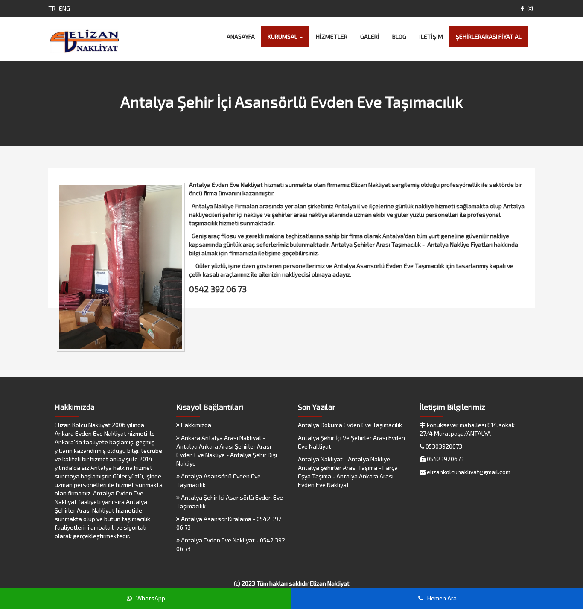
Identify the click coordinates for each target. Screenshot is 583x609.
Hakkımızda (195, 424)
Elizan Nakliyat (330, 583)
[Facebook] (522, 8)
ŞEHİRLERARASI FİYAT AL (489, 36)
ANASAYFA (241, 36)
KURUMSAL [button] (283, 36)
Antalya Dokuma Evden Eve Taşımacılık (350, 424)
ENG (64, 8)
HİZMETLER (331, 36)
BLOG (399, 36)
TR (51, 8)
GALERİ (369, 36)
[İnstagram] (530, 8)
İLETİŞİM (431, 36)
